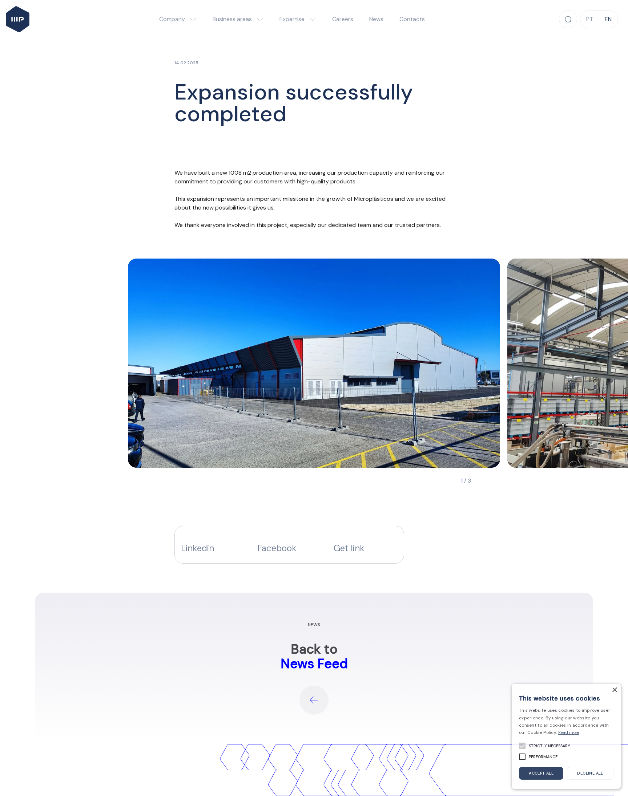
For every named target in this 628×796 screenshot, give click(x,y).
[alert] (566, 736)
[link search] (568, 19)
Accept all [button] (541, 773)
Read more (568, 732)
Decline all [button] (590, 773)
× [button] (614, 690)
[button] (365, 544)
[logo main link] (17, 19)
